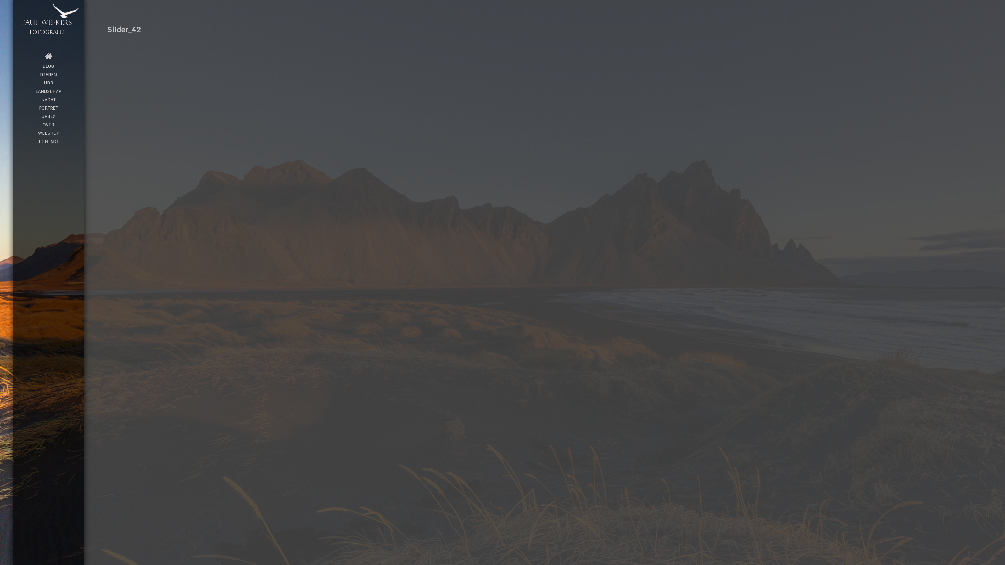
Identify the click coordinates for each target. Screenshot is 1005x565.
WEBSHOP (48, 133)
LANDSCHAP (48, 91)
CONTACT (48, 141)
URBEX (48, 116)
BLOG (48, 66)
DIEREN (48, 74)
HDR (48, 83)
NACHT (48, 99)
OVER (48, 124)
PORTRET (48, 108)
